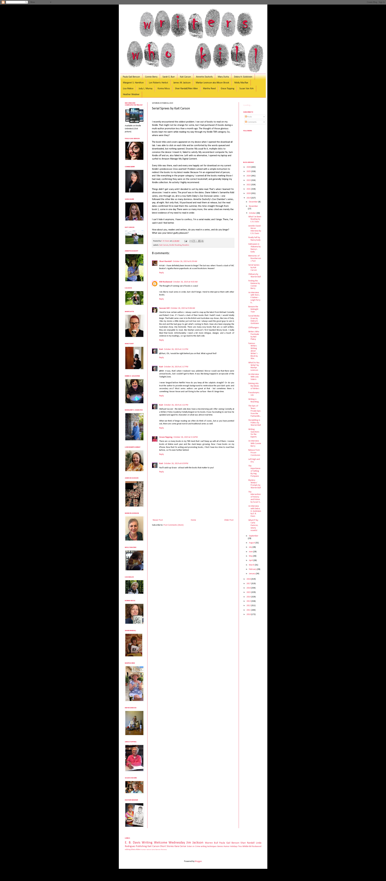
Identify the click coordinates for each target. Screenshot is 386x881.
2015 (249, 592)
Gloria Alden (136, 849)
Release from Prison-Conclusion (254, 452)
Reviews (164, 849)
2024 (249, 176)
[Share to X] (196, 241)
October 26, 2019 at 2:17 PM (176, 367)
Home (193, 520)
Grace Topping (227, 88)
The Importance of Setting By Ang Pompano (254, 471)
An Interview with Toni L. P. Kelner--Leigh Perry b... (254, 297)
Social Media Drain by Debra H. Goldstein (253, 320)
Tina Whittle (243, 846)
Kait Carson (185, 77)
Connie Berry (151, 77)
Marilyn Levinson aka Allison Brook (212, 83)
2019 (249, 198)
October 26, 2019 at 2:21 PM (176, 405)
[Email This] (190, 241)
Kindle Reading (175, 245)
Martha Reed (209, 88)
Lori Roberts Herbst (158, 83)
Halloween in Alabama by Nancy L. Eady (254, 248)
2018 (249, 579)
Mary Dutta (223, 77)
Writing (147, 842)
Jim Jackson (194, 842)
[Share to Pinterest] (202, 241)
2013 (249, 601)
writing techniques (209, 846)
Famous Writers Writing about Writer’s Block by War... (253, 351)
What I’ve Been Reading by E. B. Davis (254, 219)
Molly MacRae (241, 83)
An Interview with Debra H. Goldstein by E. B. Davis (254, 511)
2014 (249, 597)
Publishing (141, 846)
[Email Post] (186, 241)
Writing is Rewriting (253, 400)
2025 (249, 171)
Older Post (228, 520)
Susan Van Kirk (246, 88)
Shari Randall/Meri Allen (186, 88)
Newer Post (158, 520)
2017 (249, 583)
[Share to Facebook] (199, 241)
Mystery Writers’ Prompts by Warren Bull (254, 484)
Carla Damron (156, 849)
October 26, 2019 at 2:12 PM (176, 349)
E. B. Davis (133, 842)
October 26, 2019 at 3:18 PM (185, 437)
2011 (249, 610)
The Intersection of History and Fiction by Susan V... (254, 497)
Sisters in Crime (193, 846)
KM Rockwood (165, 282)
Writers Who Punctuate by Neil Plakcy (253, 335)
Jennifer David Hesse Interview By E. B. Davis (254, 230)
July (250, 547)
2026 (249, 167)
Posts (249, 117)
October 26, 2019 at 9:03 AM (185, 282)
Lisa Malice (128, 88)
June (251, 552)
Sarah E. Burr (169, 77)
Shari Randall (165, 261)
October (252, 213)
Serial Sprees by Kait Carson (253, 267)
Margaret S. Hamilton (133, 83)
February (253, 569)
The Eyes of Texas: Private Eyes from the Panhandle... (254, 411)
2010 (249, 614)
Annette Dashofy (204, 77)
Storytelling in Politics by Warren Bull (254, 422)
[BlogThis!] (193, 241)
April (251, 560)
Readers (185, 245)
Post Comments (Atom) (174, 525)
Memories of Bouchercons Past (254, 258)
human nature (146, 849)
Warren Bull (211, 843)
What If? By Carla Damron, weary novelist (253, 525)
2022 (249, 185)
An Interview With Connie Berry (254, 443)
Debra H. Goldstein (243, 77)
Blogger (198, 861)
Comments (252, 122)
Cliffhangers (253, 328)
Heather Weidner (131, 94)
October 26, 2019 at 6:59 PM (176, 463)
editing (127, 849)
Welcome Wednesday (169, 842)
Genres (220, 846)
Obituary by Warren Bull (254, 275)
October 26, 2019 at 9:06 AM (183, 308)
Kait (161, 349)
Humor (227, 846)
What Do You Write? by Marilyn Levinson (253, 366)
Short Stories (167, 846)
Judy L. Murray (145, 88)
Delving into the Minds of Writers (253, 386)
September (253, 536)
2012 (249, 605)
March (252, 565)
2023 (249, 180)
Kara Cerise (180, 846)
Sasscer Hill (164, 308)
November (253, 206)
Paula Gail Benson (131, 77)
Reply (161, 273)
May (251, 556)
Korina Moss (164, 88)
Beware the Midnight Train (253, 309)
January (252, 574)
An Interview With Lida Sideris (253, 377)
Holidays (234, 846)
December (253, 202)
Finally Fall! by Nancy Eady (254, 238)
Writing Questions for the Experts (253, 433)
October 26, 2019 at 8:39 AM (185, 261)
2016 (249, 588)
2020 (249, 193)
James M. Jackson (182, 83)
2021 (249, 189)
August (252, 543)
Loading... (247, 105)
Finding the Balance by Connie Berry (254, 285)
